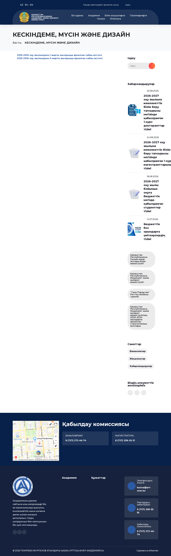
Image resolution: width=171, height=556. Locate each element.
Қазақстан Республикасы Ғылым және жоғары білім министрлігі (138, 259)
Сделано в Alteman (147, 550)
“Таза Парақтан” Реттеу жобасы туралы (140, 294)
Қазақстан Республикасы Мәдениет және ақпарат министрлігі (139, 277)
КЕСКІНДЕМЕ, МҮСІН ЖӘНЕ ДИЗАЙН (52, 42)
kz (22, 5)
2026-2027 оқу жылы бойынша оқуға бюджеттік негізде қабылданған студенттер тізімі (153, 196)
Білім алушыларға (115, 16)
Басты (17, 42)
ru (27, 5)
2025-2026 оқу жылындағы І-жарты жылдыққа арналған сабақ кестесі (59, 55)
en (31, 5)
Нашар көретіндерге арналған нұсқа (101, 5)
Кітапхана (115, 19)
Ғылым (101, 19)
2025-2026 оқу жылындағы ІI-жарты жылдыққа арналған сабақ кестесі (60, 58)
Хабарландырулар (141, 366)
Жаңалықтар (137, 358)
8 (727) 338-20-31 (125, 440)
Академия (94, 16)
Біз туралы (77, 16)
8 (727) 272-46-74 (75, 440)
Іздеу (127, 5)
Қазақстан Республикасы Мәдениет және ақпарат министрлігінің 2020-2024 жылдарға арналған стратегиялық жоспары (139, 316)
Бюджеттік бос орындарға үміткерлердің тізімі (154, 232)
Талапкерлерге (138, 16)
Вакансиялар (137, 351)
